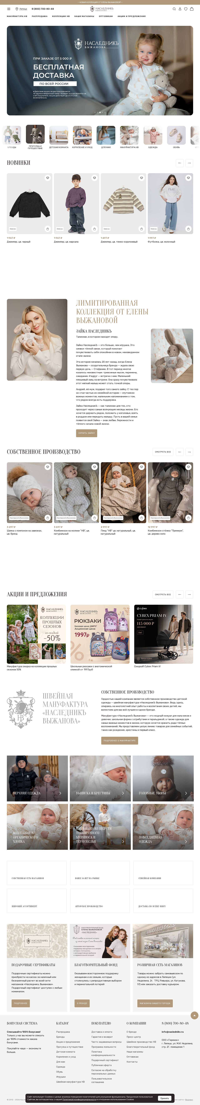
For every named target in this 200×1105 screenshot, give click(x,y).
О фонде (82, 1003)
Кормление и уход (66, 1056)
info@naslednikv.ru (173, 1031)
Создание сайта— (181, 1100)
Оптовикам (106, 20)
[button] (95, 112)
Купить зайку (87, 433)
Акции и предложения (132, 20)
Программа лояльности (103, 1046)
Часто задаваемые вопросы (106, 1041)
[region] (162, 452)
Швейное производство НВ (141, 1041)
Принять (164, 1098)
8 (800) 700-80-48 (43, 10)
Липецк (23, 11)
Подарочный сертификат (105, 1060)
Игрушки (61, 1076)
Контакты (132, 1061)
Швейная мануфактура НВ (70, 1081)
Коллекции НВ (61, 20)
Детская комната (65, 1051)
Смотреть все (163, 452)
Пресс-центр (134, 1036)
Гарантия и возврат (102, 1036)
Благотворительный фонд (141, 1046)
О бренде (132, 1031)
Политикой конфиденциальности (79, 1099)
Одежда (60, 1066)
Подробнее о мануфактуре (120, 740)
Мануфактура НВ (17, 20)
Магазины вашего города (155, 1003)
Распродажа (40, 20)
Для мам (60, 1061)
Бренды (60, 1036)
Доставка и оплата (101, 1031)
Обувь (59, 1071)
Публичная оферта (101, 1065)
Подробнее (20, 1003)
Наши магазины (84, 20)
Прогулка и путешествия (69, 1046)
